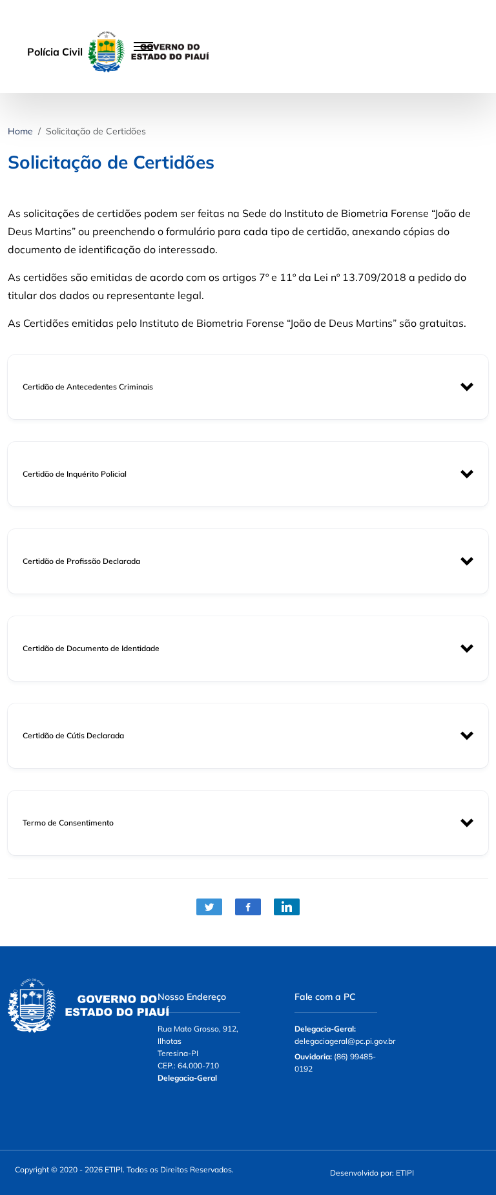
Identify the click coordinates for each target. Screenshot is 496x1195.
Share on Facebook (248, 907)
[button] (83, 47)
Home (20, 131)
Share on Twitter (209, 907)
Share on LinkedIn (287, 907)
